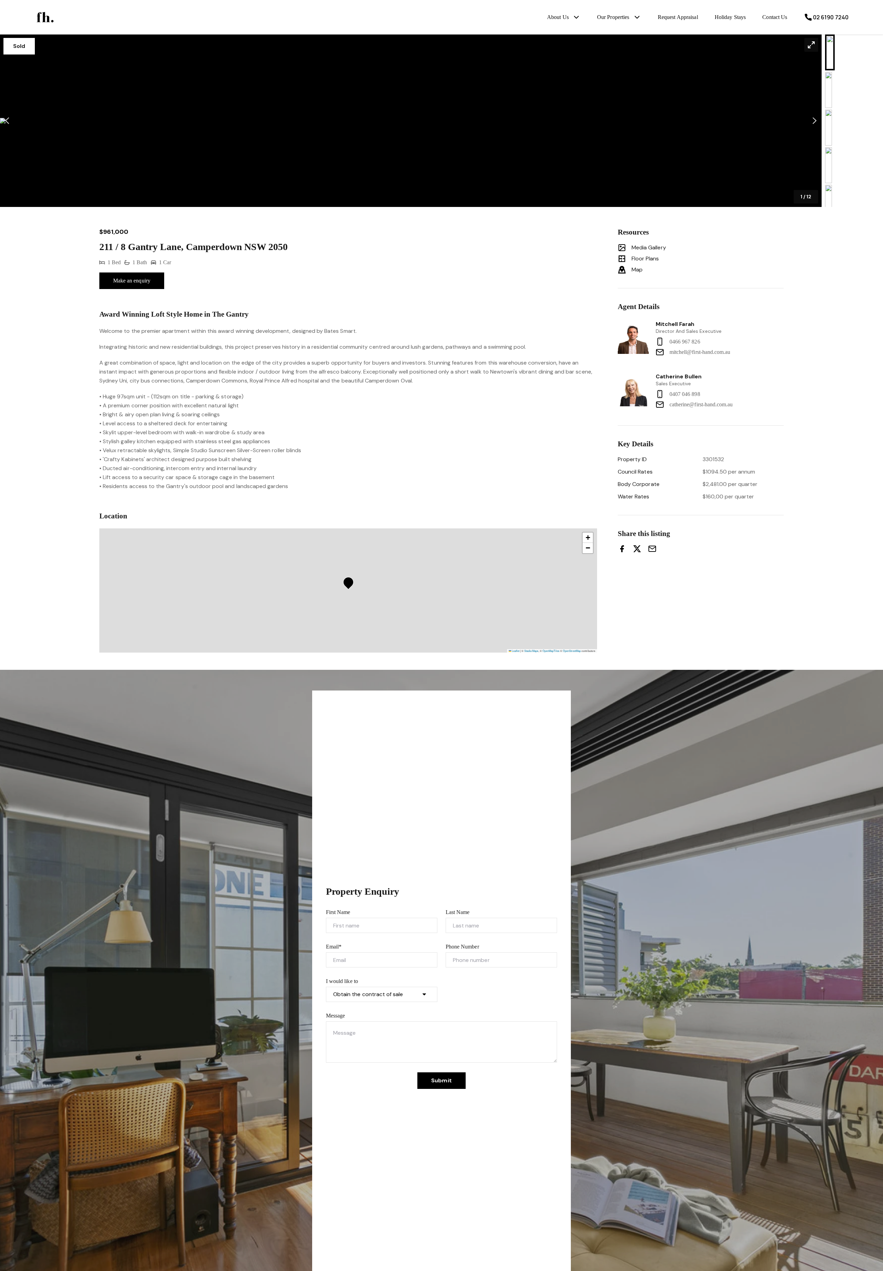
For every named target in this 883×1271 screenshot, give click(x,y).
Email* (333, 947)
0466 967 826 (684, 342)
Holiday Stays (730, 17)
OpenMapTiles (551, 651)
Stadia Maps (531, 651)
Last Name (457, 912)
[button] (411, 120)
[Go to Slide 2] (828, 90)
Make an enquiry (131, 281)
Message (335, 1016)
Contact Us (774, 17)
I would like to (342, 981)
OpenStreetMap (572, 651)
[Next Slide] (814, 121)
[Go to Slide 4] (828, 165)
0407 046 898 (684, 394)
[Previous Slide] (7, 121)
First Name (338, 912)
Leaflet (515, 651)
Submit (441, 1080)
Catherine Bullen (679, 376)
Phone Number (462, 947)
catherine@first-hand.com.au (701, 404)
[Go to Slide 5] (828, 203)
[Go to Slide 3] (828, 128)
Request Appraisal (678, 17)
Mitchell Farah (675, 324)
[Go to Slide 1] (830, 52)
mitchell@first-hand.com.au (699, 352)
